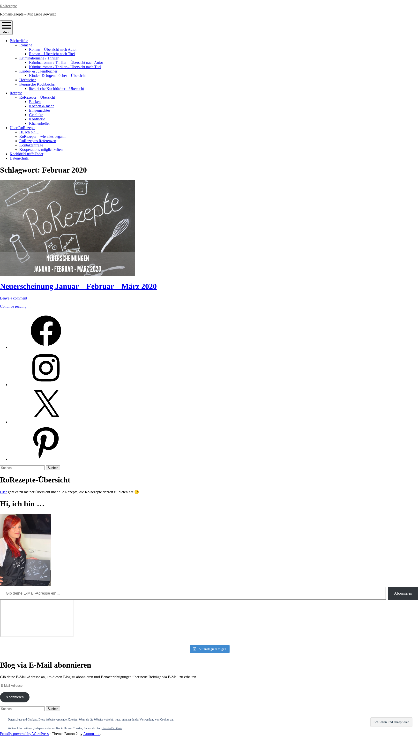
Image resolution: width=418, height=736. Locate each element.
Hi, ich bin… (29, 132)
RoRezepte (8, 6)
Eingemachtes (39, 110)
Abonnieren (403, 593)
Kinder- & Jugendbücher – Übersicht (57, 75)
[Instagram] (46, 385)
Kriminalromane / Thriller (39, 58)
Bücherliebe (19, 41)
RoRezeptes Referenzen (37, 141)
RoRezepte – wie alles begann (42, 136)
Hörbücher (27, 80)
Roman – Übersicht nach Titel (52, 54)
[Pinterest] (46, 459)
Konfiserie (37, 119)
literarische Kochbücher (37, 84)
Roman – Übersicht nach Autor (53, 49)
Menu (6, 32)
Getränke (36, 115)
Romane (25, 45)
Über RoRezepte (22, 128)
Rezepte (16, 93)
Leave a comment (13, 298)
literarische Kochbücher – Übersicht (56, 89)
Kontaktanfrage (31, 145)
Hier (3, 492)
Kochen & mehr (41, 106)
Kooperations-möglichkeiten (41, 149)
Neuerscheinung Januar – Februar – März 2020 (78, 286)
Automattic (91, 734)
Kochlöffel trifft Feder (26, 154)
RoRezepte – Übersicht (37, 97)
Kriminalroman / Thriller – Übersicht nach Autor (66, 62)
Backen (35, 102)
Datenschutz (19, 158)
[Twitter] (46, 422)
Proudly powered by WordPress (24, 734)
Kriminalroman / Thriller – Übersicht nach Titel (65, 67)
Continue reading (15, 306)
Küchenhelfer (39, 123)
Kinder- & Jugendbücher (38, 71)
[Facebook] (46, 347)
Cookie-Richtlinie (112, 728)
